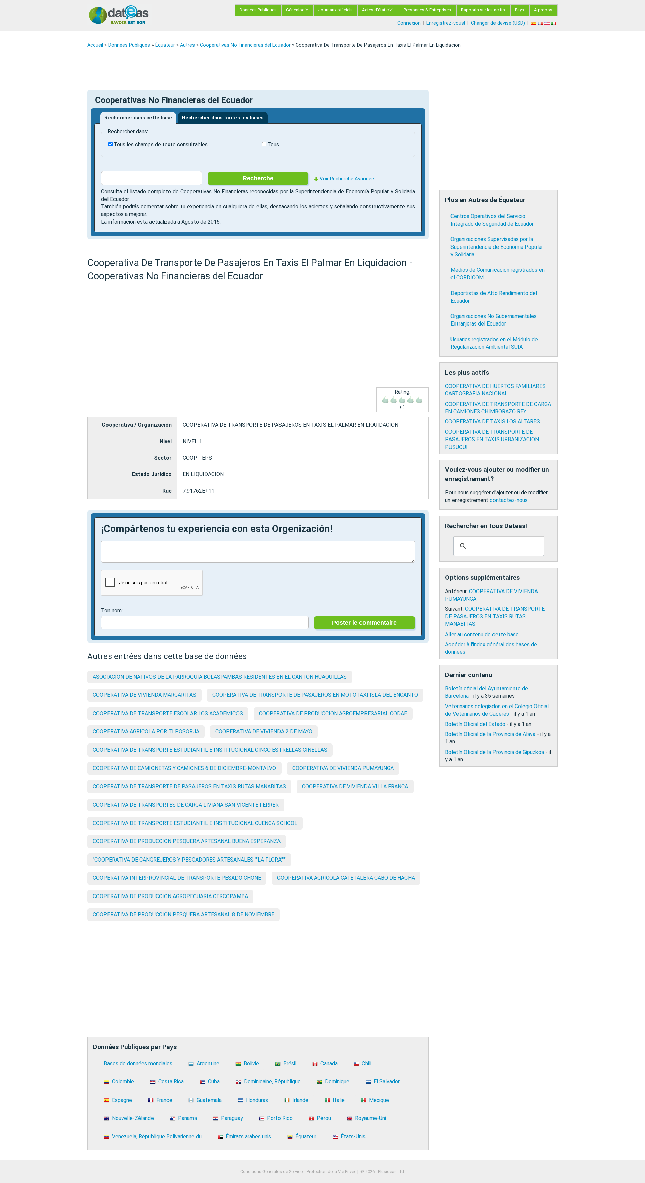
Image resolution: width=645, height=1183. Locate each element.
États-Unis (353, 1136)
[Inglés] (547, 23)
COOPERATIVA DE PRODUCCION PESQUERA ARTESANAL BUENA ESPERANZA (187, 841)
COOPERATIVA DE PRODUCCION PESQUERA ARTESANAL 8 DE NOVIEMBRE (183, 914)
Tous (273, 144)
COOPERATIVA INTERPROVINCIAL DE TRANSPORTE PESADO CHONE (177, 878)
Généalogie (297, 9)
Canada (329, 1063)
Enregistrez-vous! (445, 23)
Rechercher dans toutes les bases (223, 118)
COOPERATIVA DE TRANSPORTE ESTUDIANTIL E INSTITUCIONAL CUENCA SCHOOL (195, 823)
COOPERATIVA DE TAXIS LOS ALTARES (492, 421)
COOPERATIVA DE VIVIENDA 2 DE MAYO (263, 731)
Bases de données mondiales (138, 1063)
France (164, 1100)
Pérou (324, 1118)
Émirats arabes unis (248, 1136)
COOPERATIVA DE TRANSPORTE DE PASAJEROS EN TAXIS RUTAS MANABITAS (189, 786)
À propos (543, 9)
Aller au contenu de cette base (482, 634)
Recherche (258, 178)
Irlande (300, 1100)
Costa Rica (171, 1081)
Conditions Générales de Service (271, 1171)
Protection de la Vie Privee (331, 1171)
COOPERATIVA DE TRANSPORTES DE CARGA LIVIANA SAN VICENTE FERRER (186, 805)
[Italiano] (554, 23)
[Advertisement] (288, 69)
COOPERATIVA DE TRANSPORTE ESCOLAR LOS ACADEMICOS (168, 713)
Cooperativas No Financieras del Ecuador (245, 45)
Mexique (379, 1100)
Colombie (123, 1081)
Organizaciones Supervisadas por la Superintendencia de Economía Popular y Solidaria (496, 247)
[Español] (534, 23)
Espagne (122, 1100)
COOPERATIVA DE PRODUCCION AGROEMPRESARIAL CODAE (333, 713)
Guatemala (209, 1100)
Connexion (409, 23)
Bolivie (251, 1063)
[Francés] (541, 23)
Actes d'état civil (378, 9)
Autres (187, 45)
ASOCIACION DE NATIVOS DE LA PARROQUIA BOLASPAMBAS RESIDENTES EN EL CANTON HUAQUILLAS (220, 677)
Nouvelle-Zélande (133, 1118)
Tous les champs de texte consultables (161, 144)
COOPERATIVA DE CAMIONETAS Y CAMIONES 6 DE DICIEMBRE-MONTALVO (184, 768)
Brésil (289, 1063)
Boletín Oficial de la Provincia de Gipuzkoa (494, 752)
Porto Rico (280, 1118)
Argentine (208, 1063)
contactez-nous (509, 500)
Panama (187, 1118)
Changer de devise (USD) (498, 23)
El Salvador (387, 1081)
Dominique (337, 1081)
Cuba (214, 1081)
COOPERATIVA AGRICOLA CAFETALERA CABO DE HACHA (346, 878)
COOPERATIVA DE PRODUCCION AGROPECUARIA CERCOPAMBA (170, 896)
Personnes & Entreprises (427, 9)
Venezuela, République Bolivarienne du (157, 1136)
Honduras (257, 1100)
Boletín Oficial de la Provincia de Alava (490, 734)
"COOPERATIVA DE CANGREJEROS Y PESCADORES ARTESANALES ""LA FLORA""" (189, 859)
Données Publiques (258, 9)
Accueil (95, 45)
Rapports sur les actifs (483, 9)
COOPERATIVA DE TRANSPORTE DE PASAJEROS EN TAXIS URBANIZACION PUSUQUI (492, 439)
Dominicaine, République (272, 1081)
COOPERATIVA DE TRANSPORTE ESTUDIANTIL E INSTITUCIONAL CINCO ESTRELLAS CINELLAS (210, 750)
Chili (366, 1063)
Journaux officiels (335, 9)
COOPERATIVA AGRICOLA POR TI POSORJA (146, 731)
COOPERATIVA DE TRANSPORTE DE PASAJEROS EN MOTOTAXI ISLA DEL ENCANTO (315, 695)
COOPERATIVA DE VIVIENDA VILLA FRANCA (355, 786)
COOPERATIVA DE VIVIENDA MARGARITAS (144, 695)
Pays (519, 9)
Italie (339, 1100)
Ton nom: (112, 610)
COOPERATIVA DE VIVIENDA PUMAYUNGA (343, 768)
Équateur (165, 45)
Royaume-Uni (370, 1118)
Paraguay (232, 1118)
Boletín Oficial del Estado (475, 724)
